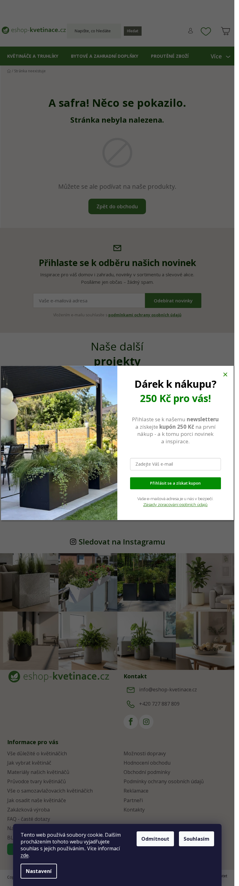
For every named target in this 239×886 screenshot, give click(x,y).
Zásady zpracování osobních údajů (175, 504)
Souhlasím (196, 838)
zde (25, 855)
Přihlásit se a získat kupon (175, 483)
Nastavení (39, 871)
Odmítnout (155, 838)
